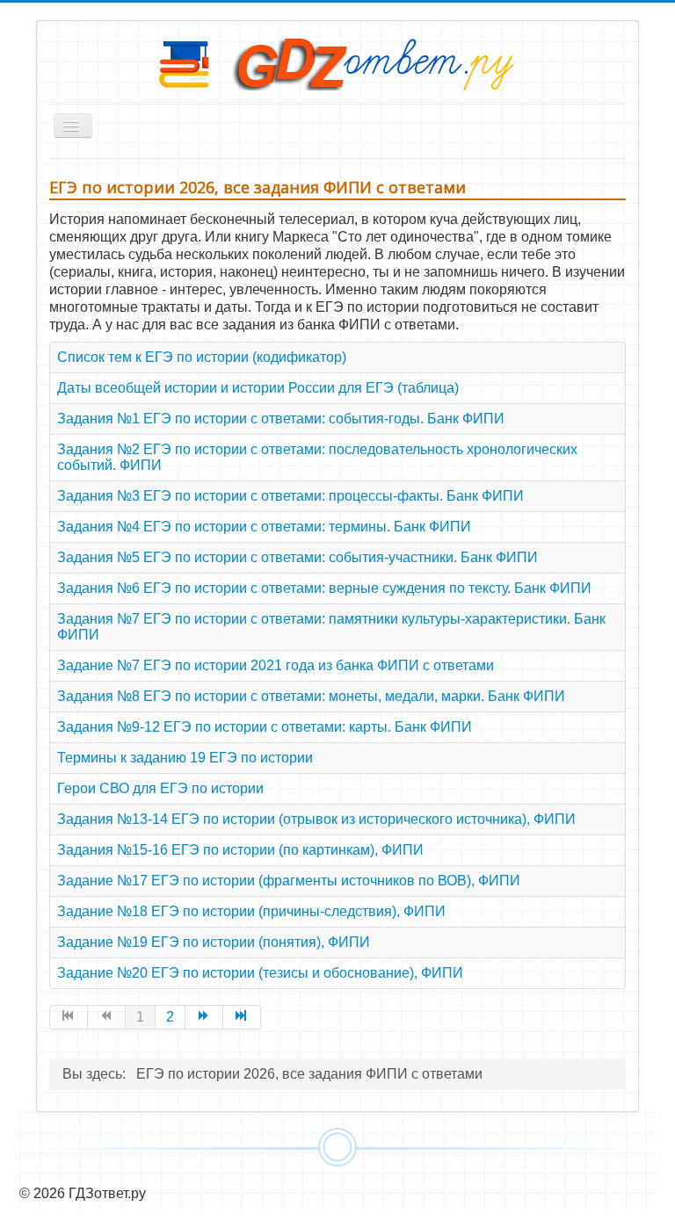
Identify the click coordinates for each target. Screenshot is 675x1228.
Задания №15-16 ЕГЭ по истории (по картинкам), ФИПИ (240, 849)
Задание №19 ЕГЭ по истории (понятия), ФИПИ (213, 942)
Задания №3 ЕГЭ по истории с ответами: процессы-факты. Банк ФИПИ (290, 495)
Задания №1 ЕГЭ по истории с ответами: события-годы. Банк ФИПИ (280, 418)
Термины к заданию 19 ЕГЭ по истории (185, 757)
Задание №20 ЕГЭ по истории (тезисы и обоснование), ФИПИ (260, 972)
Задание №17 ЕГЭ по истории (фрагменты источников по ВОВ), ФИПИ (288, 880)
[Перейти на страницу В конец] (242, 1017)
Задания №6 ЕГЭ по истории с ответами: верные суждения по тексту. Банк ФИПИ (324, 588)
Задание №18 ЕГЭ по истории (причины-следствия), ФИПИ (251, 911)
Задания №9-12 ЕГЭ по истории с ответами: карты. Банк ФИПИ (264, 726)
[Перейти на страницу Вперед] (204, 1017)
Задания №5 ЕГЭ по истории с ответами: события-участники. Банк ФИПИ (297, 557)
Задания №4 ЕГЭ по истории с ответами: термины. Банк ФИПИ (264, 526)
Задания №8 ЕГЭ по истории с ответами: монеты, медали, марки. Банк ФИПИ (311, 696)
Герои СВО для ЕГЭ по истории (160, 788)
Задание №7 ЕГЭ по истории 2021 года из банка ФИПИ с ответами (275, 665)
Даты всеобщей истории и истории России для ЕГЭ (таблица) (258, 387)
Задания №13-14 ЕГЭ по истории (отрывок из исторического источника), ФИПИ (316, 819)
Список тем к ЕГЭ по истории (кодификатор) (201, 357)
